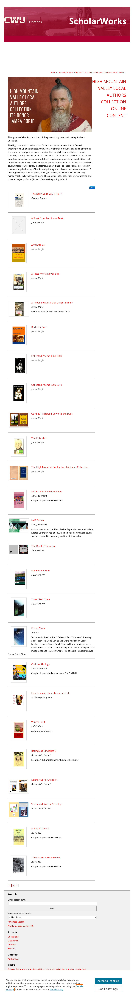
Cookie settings (108, 989)
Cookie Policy (56, 989)
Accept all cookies (108, 981)
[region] (67, 984)
